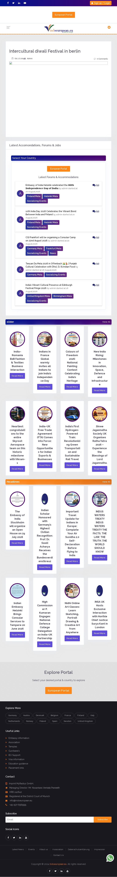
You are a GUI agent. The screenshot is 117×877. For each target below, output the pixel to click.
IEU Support (14, 755)
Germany (12, 715)
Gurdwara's (14, 751)
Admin (29, 58)
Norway (29, 721)
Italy (93, 715)
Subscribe (103, 819)
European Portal (63, 15)
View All (106, 322)
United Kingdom (85, 721)
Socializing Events (36, 201)
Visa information (16, 759)
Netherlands (14, 721)
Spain (54, 721)
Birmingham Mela (62, 296)
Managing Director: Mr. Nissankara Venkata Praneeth (34, 788)
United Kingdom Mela (38, 296)
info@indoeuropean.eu (20, 800)
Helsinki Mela (51, 196)
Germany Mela (34, 248)
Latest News (18, 849)
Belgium (54, 715)
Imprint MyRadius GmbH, (21, 783)
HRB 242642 (15, 792)
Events (31, 849)
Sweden (67, 721)
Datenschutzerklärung (79, 849)
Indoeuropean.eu (58, 864)
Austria (26, 715)
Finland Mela (33, 196)
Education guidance (18, 763)
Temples (12, 746)
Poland (43, 721)
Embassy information (18, 738)
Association (14, 742)
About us (43, 849)
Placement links (16, 768)
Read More (17, 376)
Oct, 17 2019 (19, 58)
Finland (80, 715)
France (68, 715)
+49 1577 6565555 (17, 805)
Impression (99, 849)
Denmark (40, 715)
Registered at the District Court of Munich (29, 796)
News (53, 253)
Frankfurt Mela (53, 248)
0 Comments (102, 59)
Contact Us (58, 855)
